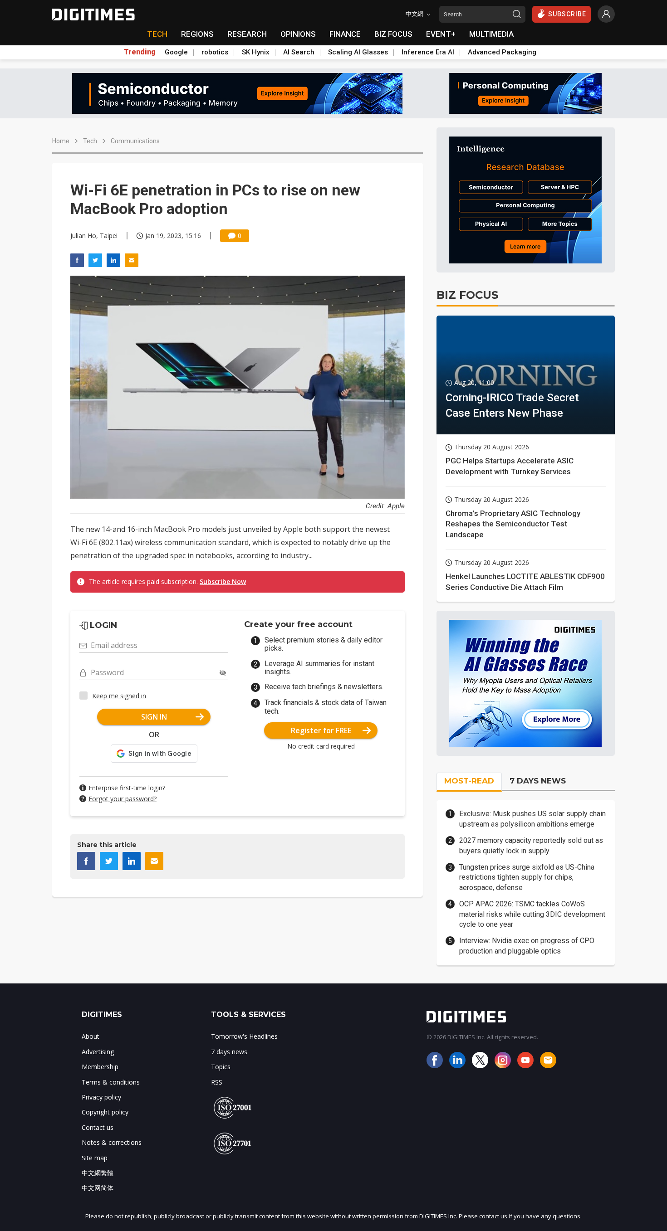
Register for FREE (321, 730)
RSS (216, 1082)
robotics (214, 52)
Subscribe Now (223, 581)
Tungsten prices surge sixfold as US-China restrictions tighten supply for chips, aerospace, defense (526, 877)
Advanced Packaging (502, 52)
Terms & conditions (111, 1082)
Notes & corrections (112, 1142)
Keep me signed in (119, 695)
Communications (135, 141)
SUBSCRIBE (567, 14)
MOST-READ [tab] (469, 780)
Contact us (97, 1127)
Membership (100, 1066)
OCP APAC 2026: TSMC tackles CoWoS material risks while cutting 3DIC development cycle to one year (532, 914)
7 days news (229, 1051)
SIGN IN (154, 717)
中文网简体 (97, 1187)
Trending (140, 52)
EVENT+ (441, 34)
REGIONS (197, 34)
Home (60, 141)
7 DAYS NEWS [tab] (538, 780)
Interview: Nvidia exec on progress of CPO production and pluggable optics (526, 945)
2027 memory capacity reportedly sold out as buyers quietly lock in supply (531, 845)
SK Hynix (256, 52)
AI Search (298, 52)
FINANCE (345, 34)
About (90, 1036)
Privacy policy (101, 1097)
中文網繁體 (97, 1172)
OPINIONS (298, 34)
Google (176, 52)
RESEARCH (247, 34)
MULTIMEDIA (491, 34)
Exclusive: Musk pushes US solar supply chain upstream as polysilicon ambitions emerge (532, 818)
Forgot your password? (122, 798)
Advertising (98, 1051)
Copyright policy (105, 1112)
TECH (157, 34)
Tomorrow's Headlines (244, 1036)
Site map (95, 1157)
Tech (90, 141)
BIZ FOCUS (393, 34)
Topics (221, 1066)
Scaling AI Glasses (358, 52)
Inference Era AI (428, 52)
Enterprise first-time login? (126, 787)
